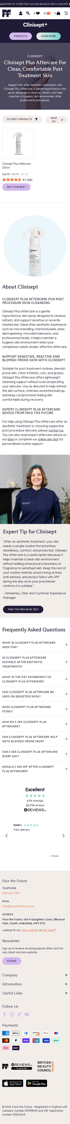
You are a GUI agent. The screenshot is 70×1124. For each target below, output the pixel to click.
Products (20, 36)
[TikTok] (19, 1014)
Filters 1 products (19, 119)
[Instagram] (12, 1014)
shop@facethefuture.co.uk (18, 906)
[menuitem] (4, 1014)
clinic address (29, 930)
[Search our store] (28, 13)
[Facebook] (4, 1014)
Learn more (48, 36)
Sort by (54, 120)
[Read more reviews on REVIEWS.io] (35, 810)
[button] (6, 835)
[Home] (5, 1066)
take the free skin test (23, 609)
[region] (35, 836)
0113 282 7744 (10, 893)
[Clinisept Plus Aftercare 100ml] (17, 143)
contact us (56, 430)
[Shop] (66, 13)
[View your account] (21, 13)
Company (10, 975)
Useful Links (12, 993)
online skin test (48, 439)
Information (12, 984)
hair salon (48, 930)
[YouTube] (27, 1014)
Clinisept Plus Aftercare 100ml (16, 165)
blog (11, 439)
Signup (12, 960)
